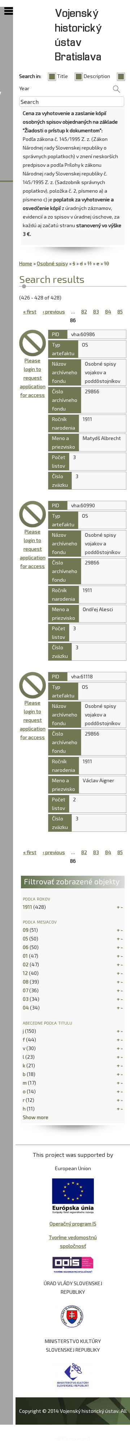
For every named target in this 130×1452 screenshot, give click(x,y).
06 (26, 947)
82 (84, 311)
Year (24, 88)
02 (26, 964)
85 (120, 311)
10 (106, 263)
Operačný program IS (72, 1223)
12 (25, 973)
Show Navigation (8, 11)
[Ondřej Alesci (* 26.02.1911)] (32, 514)
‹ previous (54, 311)
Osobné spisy (52, 263)
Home (25, 263)
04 (26, 1007)
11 (89, 263)
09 (26, 930)
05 (25, 938)
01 (25, 956)
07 (25, 990)
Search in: (30, 76)
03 (26, 999)
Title (62, 76)
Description (97, 76)
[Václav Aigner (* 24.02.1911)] (32, 685)
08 (26, 982)
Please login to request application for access (33, 377)
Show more (35, 1117)
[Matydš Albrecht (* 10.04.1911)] (32, 343)
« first (29, 311)
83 (96, 311)
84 (108, 311)
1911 (27, 907)
